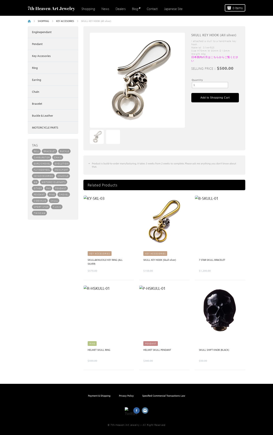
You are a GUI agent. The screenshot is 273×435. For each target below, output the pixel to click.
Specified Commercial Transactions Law (163, 395)
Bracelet (37, 104)
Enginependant (42, 32)
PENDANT (61, 188)
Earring (36, 80)
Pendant (37, 44)
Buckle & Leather (42, 115)
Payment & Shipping (99, 395)
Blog (135, 9)
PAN (48, 188)
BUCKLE (64, 151)
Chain (35, 92)
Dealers (121, 9)
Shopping (88, 9)
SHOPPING (43, 21)
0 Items (238, 8)
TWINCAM (40, 213)
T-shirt (57, 207)
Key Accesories (41, 56)
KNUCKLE (63, 176)
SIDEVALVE (40, 200)
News (105, 9)
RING (52, 194)
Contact (152, 9)
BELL (36, 151)
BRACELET (50, 151)
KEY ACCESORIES (65, 21)
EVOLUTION (62, 163)
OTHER (38, 188)
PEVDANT (39, 194)
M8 (36, 182)
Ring (35, 68)
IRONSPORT (61, 169)
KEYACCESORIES (44, 176)
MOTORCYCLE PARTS (45, 127)
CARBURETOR (42, 157)
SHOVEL (64, 194)
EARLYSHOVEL (42, 163)
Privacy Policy (126, 395)
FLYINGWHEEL (42, 169)
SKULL (54, 200)
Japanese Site (173, 9)
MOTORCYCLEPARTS (54, 182)
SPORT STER (41, 207)
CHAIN (58, 157)
